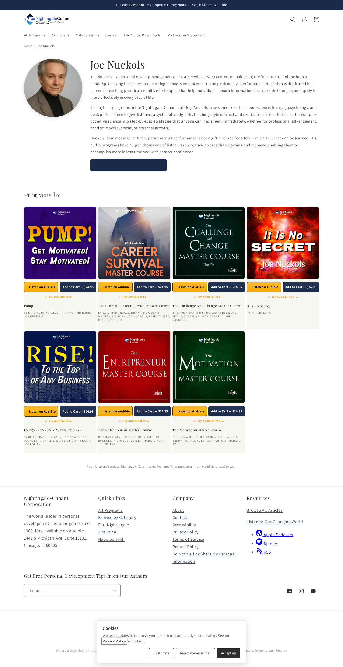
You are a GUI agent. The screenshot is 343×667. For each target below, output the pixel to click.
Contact (179, 517)
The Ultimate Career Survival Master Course (134, 306)
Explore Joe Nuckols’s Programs (128, 165)
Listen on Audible (42, 287)
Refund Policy (185, 546)
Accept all (228, 653)
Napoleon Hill (111, 539)
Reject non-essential (195, 653)
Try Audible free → (62, 297)
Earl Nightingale (113, 524)
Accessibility (184, 524)
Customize (161, 653)
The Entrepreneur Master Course (125, 430)
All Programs (110, 510)
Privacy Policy (185, 532)
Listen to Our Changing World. (275, 521)
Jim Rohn (107, 532)
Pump (28, 306)
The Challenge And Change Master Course (207, 306)
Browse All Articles (265, 510)
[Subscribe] (114, 590)
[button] (61, 35)
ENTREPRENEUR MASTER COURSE (53, 430)
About (178, 510)
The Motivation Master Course (197, 430)
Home (28, 46)
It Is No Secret (258, 306)
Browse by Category (117, 517)
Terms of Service (188, 539)
